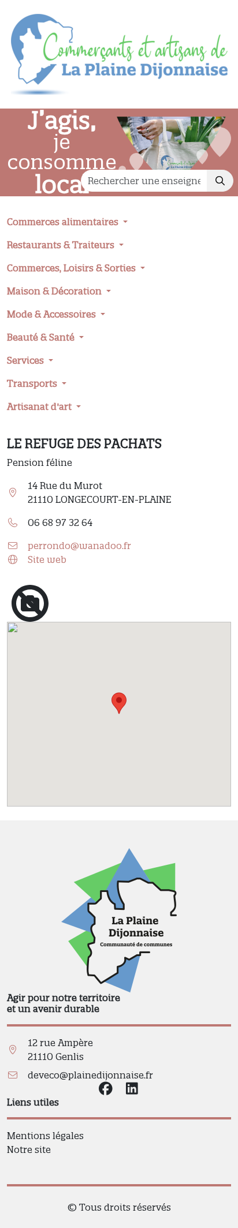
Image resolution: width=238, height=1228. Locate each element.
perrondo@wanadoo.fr (79, 545)
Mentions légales (45, 1135)
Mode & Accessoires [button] (52, 314)
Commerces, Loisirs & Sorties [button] (72, 268)
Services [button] (26, 360)
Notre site (29, 1149)
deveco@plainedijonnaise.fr (90, 1075)
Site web (47, 559)
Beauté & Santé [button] (42, 337)
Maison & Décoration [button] (55, 291)
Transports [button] (33, 383)
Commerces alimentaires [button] (64, 221)
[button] (119, 703)
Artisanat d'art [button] (40, 406)
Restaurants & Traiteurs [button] (62, 245)
